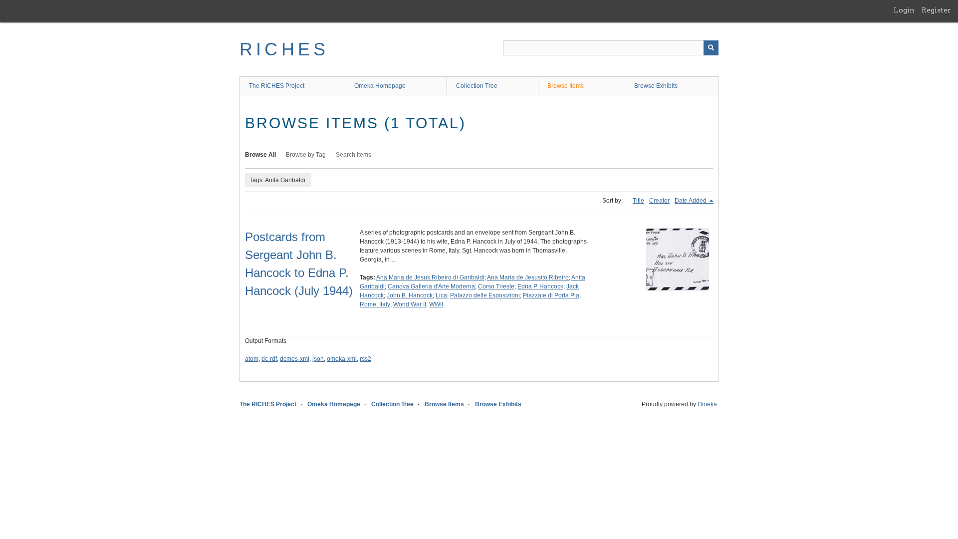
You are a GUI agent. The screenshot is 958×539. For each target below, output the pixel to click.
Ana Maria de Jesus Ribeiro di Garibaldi (430, 277)
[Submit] (711, 47)
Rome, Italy (375, 304)
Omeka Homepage (380, 85)
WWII (436, 304)
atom (251, 358)
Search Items (353, 154)
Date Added (691, 200)
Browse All (260, 154)
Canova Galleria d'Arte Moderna (431, 286)
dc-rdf (269, 358)
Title (638, 200)
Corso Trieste (496, 286)
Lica (441, 295)
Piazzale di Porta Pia (551, 295)
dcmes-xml (294, 358)
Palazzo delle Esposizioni (485, 295)
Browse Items (565, 85)
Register (936, 10)
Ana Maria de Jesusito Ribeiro (528, 277)
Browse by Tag (306, 154)
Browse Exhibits (656, 85)
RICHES (284, 49)
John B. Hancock (410, 295)
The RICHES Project (276, 85)
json (318, 358)
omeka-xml (342, 358)
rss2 (365, 358)
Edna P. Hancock (540, 286)
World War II (409, 304)
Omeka (707, 404)
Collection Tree (476, 85)
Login (904, 10)
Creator (659, 200)
